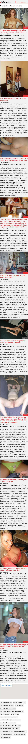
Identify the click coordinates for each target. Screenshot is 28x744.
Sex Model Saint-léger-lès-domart (9, 714)
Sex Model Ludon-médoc (7, 705)
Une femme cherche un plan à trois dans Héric (13, 99)
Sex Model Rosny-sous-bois (18, 731)
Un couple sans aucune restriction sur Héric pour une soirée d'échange (13, 31)
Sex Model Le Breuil (5, 725)
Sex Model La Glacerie (6, 734)
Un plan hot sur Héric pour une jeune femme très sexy (13, 480)
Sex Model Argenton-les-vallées (9, 717)
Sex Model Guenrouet (18, 711)
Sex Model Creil (19, 705)
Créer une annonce (21, 2)
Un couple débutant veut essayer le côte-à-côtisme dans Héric (13, 569)
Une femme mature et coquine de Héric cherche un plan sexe (12, 342)
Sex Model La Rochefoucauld (8, 708)
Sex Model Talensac (5, 711)
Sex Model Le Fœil (5, 737)
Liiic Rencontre (5, 2)
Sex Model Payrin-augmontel (8, 723)
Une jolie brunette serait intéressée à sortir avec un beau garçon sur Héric (14, 159)
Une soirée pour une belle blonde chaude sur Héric (12, 276)
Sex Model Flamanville (19, 734)
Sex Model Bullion (15, 720)
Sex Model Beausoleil (6, 702)
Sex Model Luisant (5, 731)
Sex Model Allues (5, 720)
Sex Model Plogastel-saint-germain (9, 728)
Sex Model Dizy (16, 725)
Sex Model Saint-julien (19, 702)
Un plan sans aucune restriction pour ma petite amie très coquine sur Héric (14, 646)
